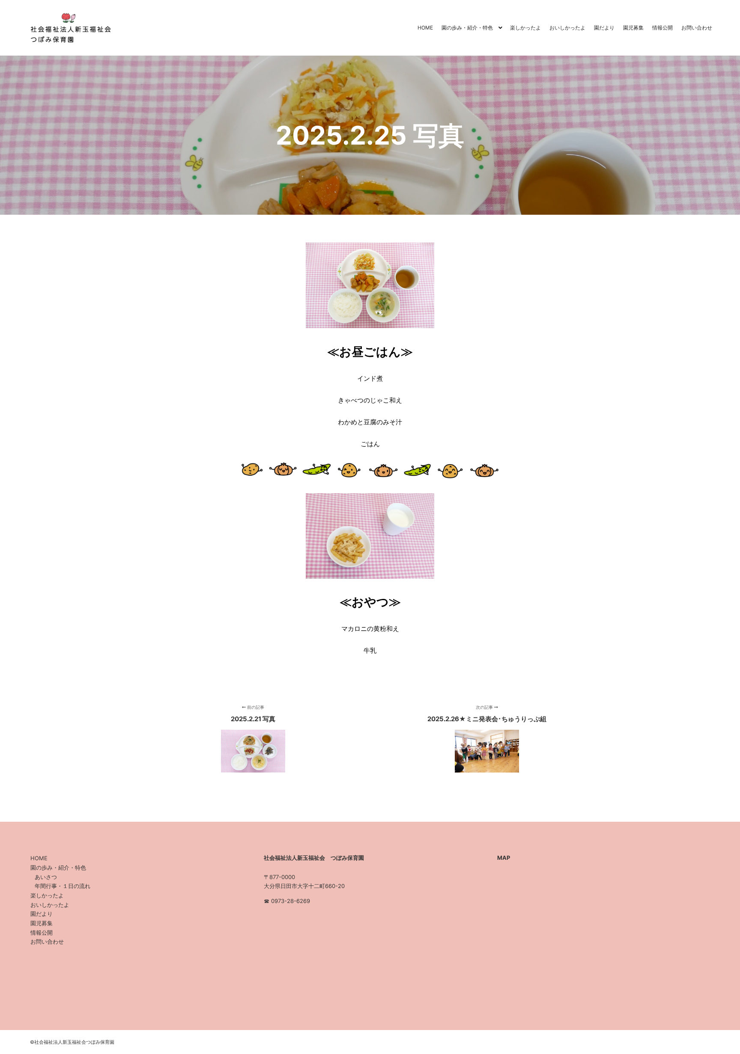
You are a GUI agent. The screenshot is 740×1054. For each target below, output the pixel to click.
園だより (41, 913)
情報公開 (41, 932)
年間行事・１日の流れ (62, 885)
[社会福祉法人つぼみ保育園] (68, 28)
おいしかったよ (49, 904)
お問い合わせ (47, 941)
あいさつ (46, 876)
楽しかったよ (47, 895)
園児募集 (41, 923)
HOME (39, 858)
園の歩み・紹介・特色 (58, 867)
